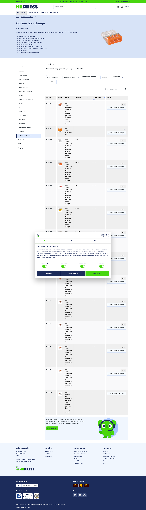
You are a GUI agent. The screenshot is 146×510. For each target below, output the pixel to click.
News (104, 463)
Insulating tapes (23, 103)
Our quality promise (109, 456)
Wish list (47, 454)
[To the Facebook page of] (84, 495)
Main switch (22, 119)
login (122, 108)
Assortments (22, 123)
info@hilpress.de (83, 1)
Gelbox (22, 131)
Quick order (44, 13)
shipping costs (33, 504)
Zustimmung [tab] (47, 241)
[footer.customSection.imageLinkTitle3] (36, 496)
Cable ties (21, 83)
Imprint (76, 458)
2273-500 (49, 128)
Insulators (21, 71)
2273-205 (49, 208)
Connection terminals (26, 135)
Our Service (106, 454)
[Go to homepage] (27, 7)
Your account (49, 451)
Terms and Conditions (80, 454)
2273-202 (49, 139)
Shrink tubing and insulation (26, 99)
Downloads (48, 456)
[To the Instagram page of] (75, 495)
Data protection (78, 456)
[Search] (93, 7)
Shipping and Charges (80, 451)
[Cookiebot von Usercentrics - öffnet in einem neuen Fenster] (101, 235)
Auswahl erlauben (73, 273)
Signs (20, 107)
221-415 (48, 369)
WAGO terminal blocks (25, 127)
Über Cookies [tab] (98, 241)
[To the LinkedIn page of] (80, 495)
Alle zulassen (97, 273)
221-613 (48, 300)
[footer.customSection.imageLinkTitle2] (28, 496)
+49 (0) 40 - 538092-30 (68, 1)
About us (105, 451)
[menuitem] (21, 13)
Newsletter (77, 461)
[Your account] (113, 7)
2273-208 (49, 231)
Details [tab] (73, 241)
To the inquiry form (52, 428)
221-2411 (49, 392)
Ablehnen (49, 273)
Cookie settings (78, 463)
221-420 (48, 103)
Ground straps (22, 67)
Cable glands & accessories (26, 91)
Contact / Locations (109, 458)
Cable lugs (21, 63)
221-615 (48, 346)
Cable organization (23, 87)
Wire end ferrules (23, 75)
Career (105, 461)
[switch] (63, 266)
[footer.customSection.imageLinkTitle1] (19, 496)
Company (20, 148)
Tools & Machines (23, 115)
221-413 (48, 323)
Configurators (21, 140)
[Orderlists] (118, 7)
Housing (21, 95)
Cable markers (22, 111)
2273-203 (49, 162)
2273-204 (49, 185)
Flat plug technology (24, 79)
